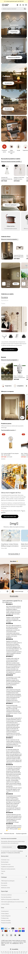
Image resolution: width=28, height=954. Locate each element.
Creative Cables (8, 940)
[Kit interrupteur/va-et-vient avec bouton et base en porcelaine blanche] (17, 336)
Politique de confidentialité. (14, 852)
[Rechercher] (25, 9)
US (23, 952)
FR (19, 951)
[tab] (4, 297)
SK (15, 952)
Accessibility (15, 949)
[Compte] (20, 5)
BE (5, 951)
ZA (25, 952)
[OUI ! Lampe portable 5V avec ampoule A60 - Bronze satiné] (10, 442)
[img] (14, 604)
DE (12, 951)
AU (1, 951)
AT (3, 951)
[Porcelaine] (14, 319)
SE (17, 952)
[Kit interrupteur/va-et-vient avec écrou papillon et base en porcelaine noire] (24, 336)
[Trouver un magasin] (17, 5)
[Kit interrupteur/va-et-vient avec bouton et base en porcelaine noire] (11, 336)
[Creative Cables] (7, 251)
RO (12, 952)
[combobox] (14, 9)
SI (19, 952)
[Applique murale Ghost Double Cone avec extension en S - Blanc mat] (20, 170)
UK (21, 952)
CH (8, 951)
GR (21, 951)
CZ (10, 951)
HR (23, 951)
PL (10, 952)
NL (8, 952)
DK (14, 951)
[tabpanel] (14, 342)
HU (26, 951)
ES (17, 951)
